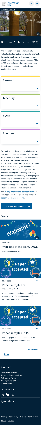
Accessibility (13, 417)
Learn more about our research (17, 206)
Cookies (11, 420)
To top (6, 354)
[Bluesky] (7, 394)
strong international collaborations (19, 192)
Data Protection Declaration (29, 417)
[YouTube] (12, 394)
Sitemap (4, 417)
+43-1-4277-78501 (8, 389)
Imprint (3, 420)
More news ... (34, 349)
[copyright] (38, 34)
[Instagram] (2, 394)
